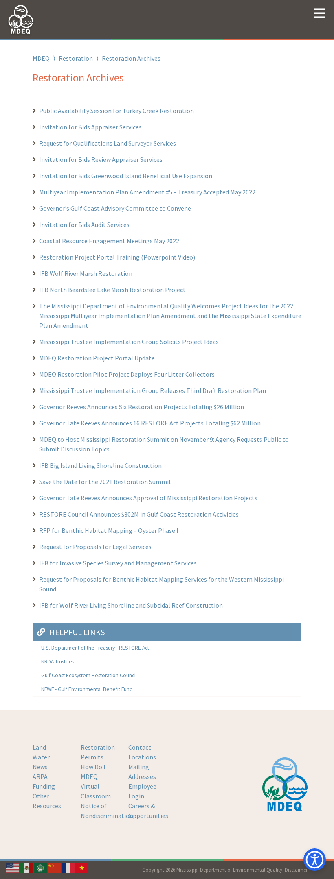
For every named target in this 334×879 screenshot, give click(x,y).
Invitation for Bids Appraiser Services (90, 127)
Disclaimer (296, 869)
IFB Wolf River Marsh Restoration (85, 273)
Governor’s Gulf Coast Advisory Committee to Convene (115, 208)
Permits (92, 757)
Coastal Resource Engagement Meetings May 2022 (109, 241)
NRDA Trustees (57, 661)
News (40, 767)
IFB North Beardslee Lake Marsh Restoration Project (112, 290)
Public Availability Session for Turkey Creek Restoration (117, 111)
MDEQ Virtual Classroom (96, 786)
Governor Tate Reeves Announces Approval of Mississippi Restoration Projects (148, 498)
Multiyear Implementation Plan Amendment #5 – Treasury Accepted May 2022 (147, 192)
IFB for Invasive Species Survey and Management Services (118, 563)
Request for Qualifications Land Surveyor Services (107, 143)
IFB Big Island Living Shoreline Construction (100, 465)
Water (41, 757)
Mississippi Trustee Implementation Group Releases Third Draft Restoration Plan (152, 390)
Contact (139, 747)
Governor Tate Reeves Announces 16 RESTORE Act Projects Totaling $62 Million (150, 423)
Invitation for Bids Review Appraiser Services (101, 159)
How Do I (93, 767)
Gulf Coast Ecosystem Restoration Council (89, 675)
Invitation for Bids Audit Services (84, 224)
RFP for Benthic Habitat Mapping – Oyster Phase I (108, 530)
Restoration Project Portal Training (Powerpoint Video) (117, 257)
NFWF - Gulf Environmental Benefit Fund (87, 689)
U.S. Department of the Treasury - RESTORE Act (95, 647)
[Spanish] (27, 867)
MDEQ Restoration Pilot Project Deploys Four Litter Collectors (127, 374)
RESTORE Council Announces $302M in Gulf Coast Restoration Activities (139, 514)
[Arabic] (41, 867)
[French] (68, 867)
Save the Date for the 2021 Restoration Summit (105, 482)
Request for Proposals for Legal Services (95, 547)
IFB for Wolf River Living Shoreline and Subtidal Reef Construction (131, 605)
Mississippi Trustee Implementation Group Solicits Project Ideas (129, 342)
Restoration (76, 58)
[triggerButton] (314, 859)
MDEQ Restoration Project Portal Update (97, 358)
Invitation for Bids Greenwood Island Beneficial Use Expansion (125, 176)
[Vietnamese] (82, 867)
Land (39, 747)
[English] (13, 867)
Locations (142, 757)
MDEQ (41, 58)
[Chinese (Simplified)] (55, 867)
